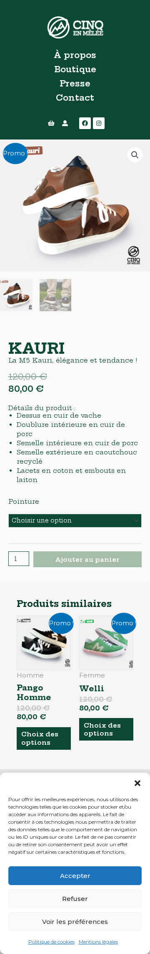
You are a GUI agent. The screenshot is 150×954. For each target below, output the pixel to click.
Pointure (23, 501)
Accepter (75, 876)
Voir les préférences (75, 922)
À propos (75, 55)
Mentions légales (98, 942)
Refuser (75, 899)
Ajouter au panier (87, 559)
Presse (75, 83)
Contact (75, 97)
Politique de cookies (51, 942)
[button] (137, 783)
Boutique (75, 69)
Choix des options (39, 738)
